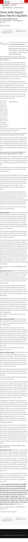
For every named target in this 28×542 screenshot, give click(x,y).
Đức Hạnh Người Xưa (18, 7)
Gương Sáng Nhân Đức (7, 7)
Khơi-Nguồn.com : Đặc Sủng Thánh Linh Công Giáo (15, 535)
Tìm (26, 1)
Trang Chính (13, 5)
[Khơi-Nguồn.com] (7, 2)
